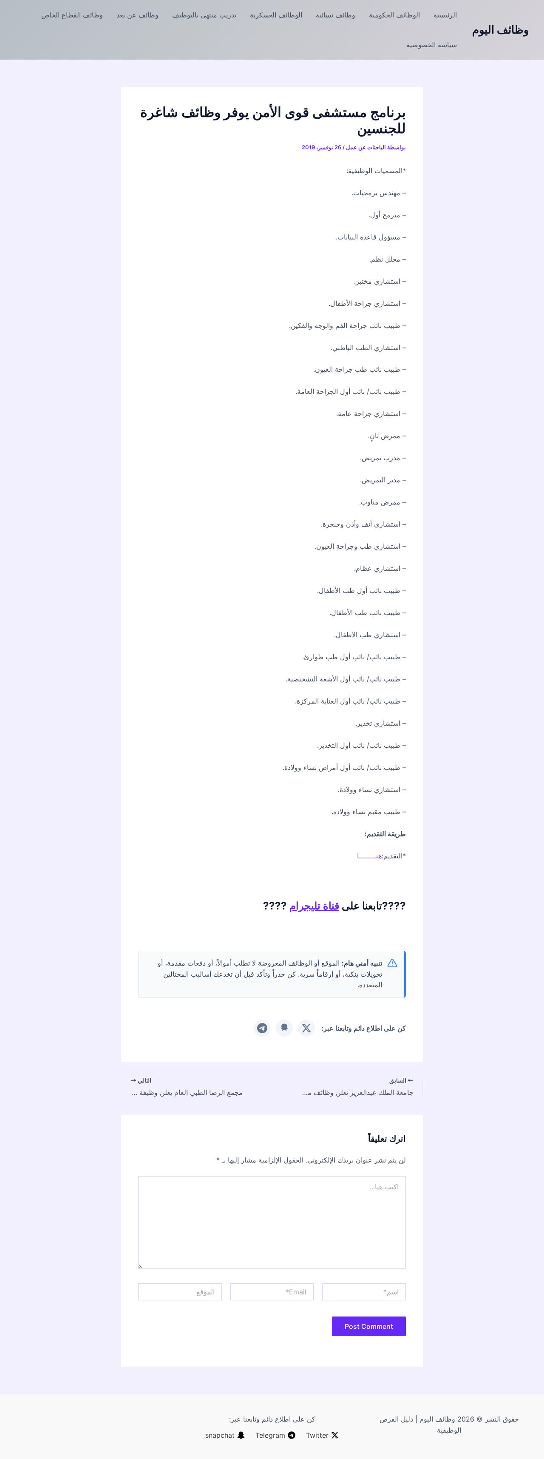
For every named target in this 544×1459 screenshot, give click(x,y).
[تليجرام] (262, 1028)
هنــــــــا (369, 856)
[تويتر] (306, 1028)
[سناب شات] (284, 1028)
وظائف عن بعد (137, 15)
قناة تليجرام (314, 906)
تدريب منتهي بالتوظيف (204, 15)
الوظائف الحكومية (394, 15)
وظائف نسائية (335, 15)
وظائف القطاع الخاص (72, 15)
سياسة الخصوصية (431, 44)
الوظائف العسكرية (276, 15)
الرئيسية (445, 15)
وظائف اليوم (500, 29)
